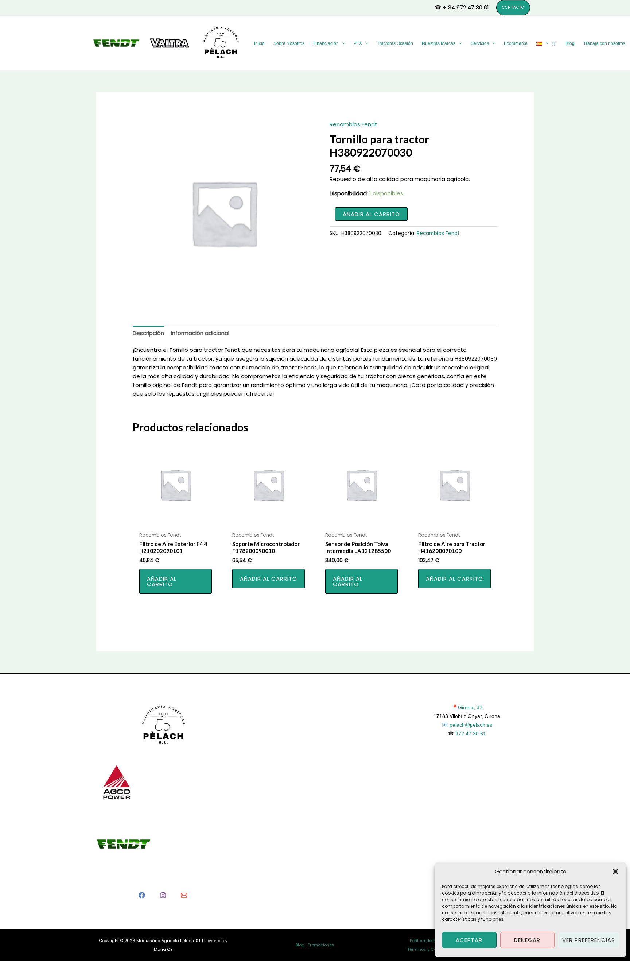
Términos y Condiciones (432, 949)
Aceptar (469, 940)
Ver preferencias (588, 940)
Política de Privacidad (432, 940)
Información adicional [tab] (200, 333)
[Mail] (184, 895)
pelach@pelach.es (471, 725)
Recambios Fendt (353, 124)
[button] (615, 871)
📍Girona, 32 (467, 707)
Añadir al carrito (371, 214)
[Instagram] (163, 895)
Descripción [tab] (148, 333)
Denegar (527, 940)
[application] (342, 43)
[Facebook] (142, 895)
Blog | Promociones (315, 945)
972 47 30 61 (470, 734)
